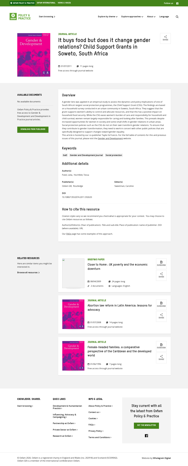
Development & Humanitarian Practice (67, 407)
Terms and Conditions (99, 437)
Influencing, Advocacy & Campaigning (64, 415)
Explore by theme (106, 16)
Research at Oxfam (62, 436)
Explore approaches (131, 16)
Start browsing (46, 16)
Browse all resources (27, 272)
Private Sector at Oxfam (64, 430)
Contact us (94, 412)
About (150, 16)
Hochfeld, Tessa (81, 174)
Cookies (92, 418)
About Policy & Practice (100, 406)
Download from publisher (33, 129)
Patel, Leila (67, 174)
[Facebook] (177, 3)
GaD (65, 155)
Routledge (78, 186)
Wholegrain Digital (162, 458)
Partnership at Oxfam (63, 423)
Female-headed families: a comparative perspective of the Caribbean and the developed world (119, 352)
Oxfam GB (67, 186)
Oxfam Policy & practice (23, 3)
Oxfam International (46, 3)
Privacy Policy (95, 431)
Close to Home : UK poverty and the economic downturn (118, 267)
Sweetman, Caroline (124, 186)
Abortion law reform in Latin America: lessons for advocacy (120, 308)
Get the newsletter (146, 425)
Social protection (114, 155)
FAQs (68, 233)
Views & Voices (64, 3)
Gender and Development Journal (86, 155)
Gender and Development (110, 138)
